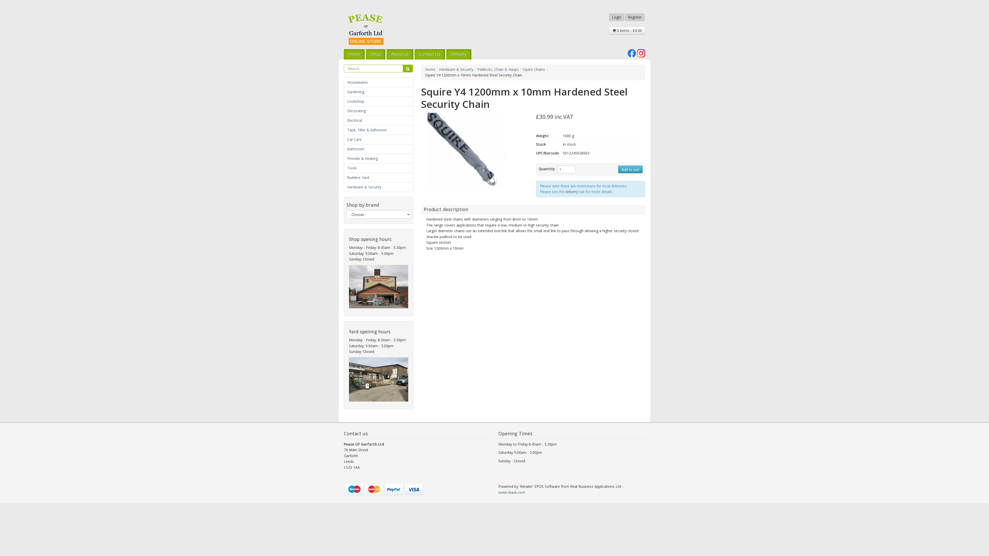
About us (400, 54)
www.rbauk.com (511, 492)
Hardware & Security (364, 187)
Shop (376, 54)
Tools (352, 168)
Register (635, 17)
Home (354, 54)
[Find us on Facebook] (632, 52)
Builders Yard (358, 177)
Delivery (459, 54)
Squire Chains (534, 69)
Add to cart (630, 169)
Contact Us (429, 54)
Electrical (354, 120)
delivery (571, 191)
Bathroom (355, 148)
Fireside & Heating (362, 158)
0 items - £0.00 (629, 30)
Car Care (354, 139)
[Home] (366, 29)
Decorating (356, 110)
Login (616, 17)
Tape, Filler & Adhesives (367, 129)
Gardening (355, 91)
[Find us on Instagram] (641, 52)
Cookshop (355, 101)
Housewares (357, 82)
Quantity (547, 168)
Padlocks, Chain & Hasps (498, 69)
